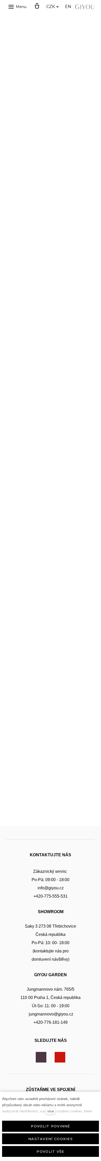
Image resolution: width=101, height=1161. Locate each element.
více (50, 1111)
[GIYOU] (85, 6)
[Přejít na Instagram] (41, 1057)
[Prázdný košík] (37, 6)
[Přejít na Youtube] (60, 1057)
